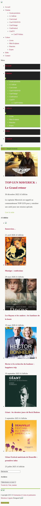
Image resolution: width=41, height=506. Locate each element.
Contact (7, 56)
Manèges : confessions (14, 271)
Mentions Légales (7, 498)
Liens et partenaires (29, 495)
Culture (7, 37)
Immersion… (10, 229)
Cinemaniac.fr (17, 495)
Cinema (7, 10)
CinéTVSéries (18, 34)
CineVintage (13, 25)
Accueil (7, 7)
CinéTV (12, 31)
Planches (12, 46)
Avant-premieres (14, 13)
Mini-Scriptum (14, 43)
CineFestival (13, 28)
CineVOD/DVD (14, 22)
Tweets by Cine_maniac (9, 485)
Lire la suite (9, 212)
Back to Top (5, 503)
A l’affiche (12, 16)
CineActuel (13, 19)
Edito (7, 52)
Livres (11, 40)
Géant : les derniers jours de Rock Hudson (22, 412)
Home (3, 149)
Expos (11, 49)
